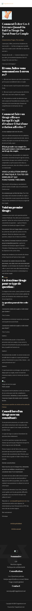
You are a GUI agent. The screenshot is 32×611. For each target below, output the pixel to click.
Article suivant (16, 529)
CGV (16, 562)
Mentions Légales (16, 564)
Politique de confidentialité (16, 567)
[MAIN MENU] (28, 3)
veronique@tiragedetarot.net (18, 501)
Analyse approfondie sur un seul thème (16, 579)
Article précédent (16, 523)
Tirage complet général (16, 582)
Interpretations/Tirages (8, 40)
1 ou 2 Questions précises (16, 576)
